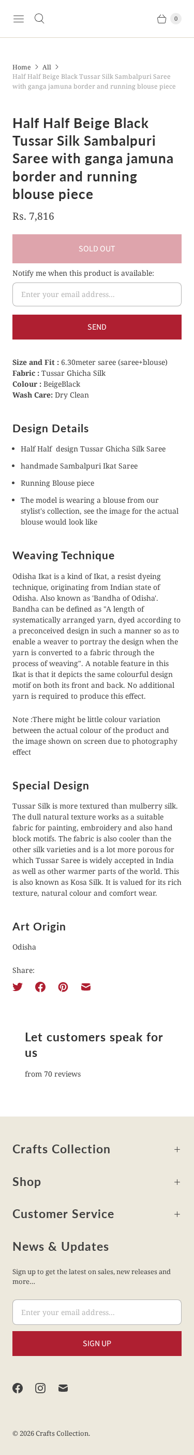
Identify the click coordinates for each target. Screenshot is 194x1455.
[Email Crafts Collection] (69, 1388)
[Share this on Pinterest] (63, 987)
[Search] (39, 18)
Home (21, 67)
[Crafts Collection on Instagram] (46, 1388)
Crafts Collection (62, 1433)
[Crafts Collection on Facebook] (23, 1388)
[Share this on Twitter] (20, 987)
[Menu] (18, 18)
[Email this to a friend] (85, 987)
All (46, 67)
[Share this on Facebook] (40, 987)
